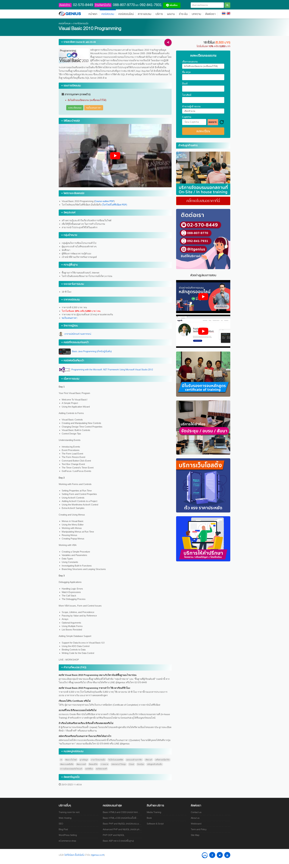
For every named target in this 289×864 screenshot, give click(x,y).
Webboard (196, 823)
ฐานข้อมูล (84, 760)
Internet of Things (119, 764)
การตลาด (104, 764)
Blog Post (63, 829)
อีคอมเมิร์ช (93, 764)
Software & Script (155, 823)
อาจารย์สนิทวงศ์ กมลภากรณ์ (77, 334)
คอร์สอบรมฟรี (101, 769)
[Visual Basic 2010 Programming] (203, 173)
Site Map (195, 835)
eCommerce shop (67, 841)
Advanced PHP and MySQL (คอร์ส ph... (122, 829)
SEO (61, 823)
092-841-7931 (151, 5)
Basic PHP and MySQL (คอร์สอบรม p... (122, 823)
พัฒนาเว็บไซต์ (71, 760)
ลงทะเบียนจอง (74, 107)
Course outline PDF (104, 201)
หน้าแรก (93, 14)
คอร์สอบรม (107, 14)
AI (61, 760)
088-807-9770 (124, 5)
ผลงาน (171, 14)
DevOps (140, 764)
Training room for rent (69, 812)
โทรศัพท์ (186, 95)
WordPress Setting (68, 835)
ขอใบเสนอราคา (93, 107)
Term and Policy (199, 829)
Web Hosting (65, 818)
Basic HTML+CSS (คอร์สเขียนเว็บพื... (120, 818)
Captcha (186, 117)
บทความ (196, 14)
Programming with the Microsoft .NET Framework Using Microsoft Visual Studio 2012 (112, 369)
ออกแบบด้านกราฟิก (134, 760)
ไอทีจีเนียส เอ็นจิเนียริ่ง (75, 855)
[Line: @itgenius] (205, 855)
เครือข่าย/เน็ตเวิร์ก (162, 760)
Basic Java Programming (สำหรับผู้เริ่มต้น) (91, 351)
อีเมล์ (185, 83)
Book (149, 818)
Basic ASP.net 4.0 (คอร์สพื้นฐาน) (118, 841)
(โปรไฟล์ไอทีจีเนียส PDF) (114, 204)
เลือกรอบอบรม (190, 61)
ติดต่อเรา (210, 14)
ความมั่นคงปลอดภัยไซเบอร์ (71, 769)
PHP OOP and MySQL (113, 835)
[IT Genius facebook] (212, 855)
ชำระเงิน (183, 14)
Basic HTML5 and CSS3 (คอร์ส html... (121, 812)
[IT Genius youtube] (227, 855)
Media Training (154, 812)
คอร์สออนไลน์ (126, 14)
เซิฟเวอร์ (148, 760)
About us (195, 818)
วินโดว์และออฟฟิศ (115, 760)
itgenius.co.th (97, 855)
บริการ (159, 14)
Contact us (196, 812)
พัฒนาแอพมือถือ (66, 764)
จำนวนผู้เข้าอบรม (191, 106)
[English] (228, 13)
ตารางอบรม (144, 14)
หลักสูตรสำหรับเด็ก (154, 764)
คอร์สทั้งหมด (65, 23)
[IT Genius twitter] (220, 855)
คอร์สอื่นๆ (89, 769)
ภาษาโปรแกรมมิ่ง (80, 23)
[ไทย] (223, 13)
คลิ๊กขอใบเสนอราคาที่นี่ (203, 201)
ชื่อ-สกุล (186, 72)
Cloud (131, 764)
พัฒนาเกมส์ (81, 764)
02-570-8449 (83, 5)
